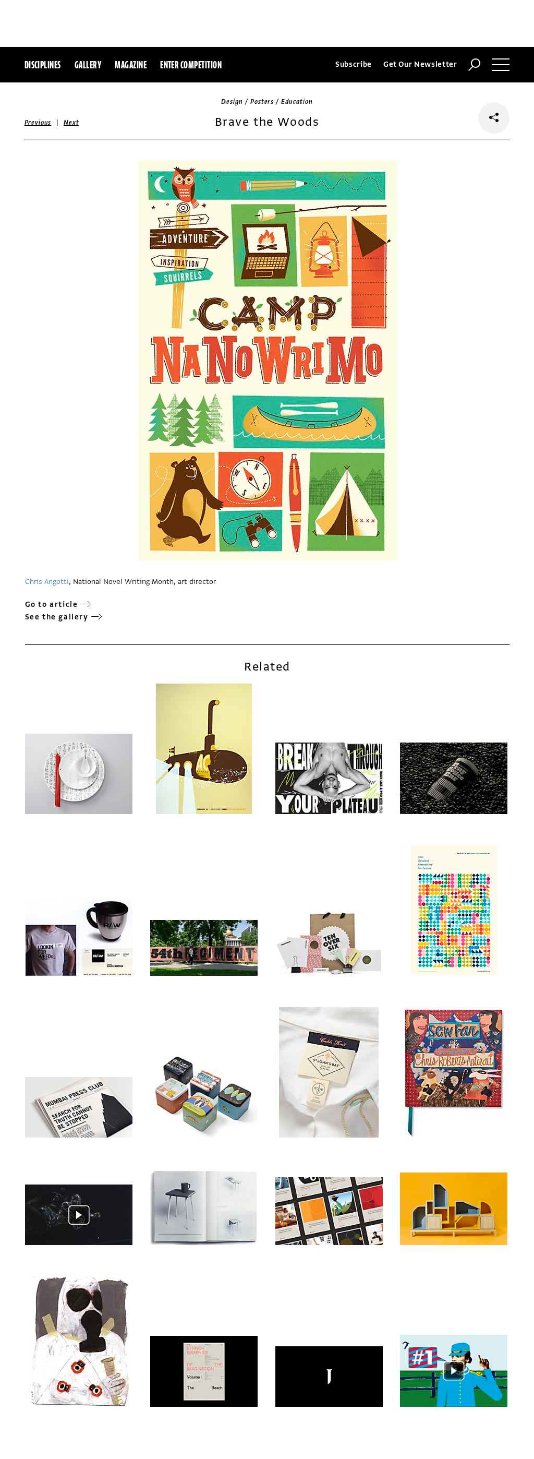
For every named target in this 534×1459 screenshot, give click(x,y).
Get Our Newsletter (420, 64)
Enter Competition (191, 64)
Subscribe (353, 64)
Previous (38, 122)
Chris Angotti (47, 582)
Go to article (51, 604)
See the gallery (57, 617)
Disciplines (43, 64)
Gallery (88, 64)
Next (71, 122)
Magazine (131, 64)
